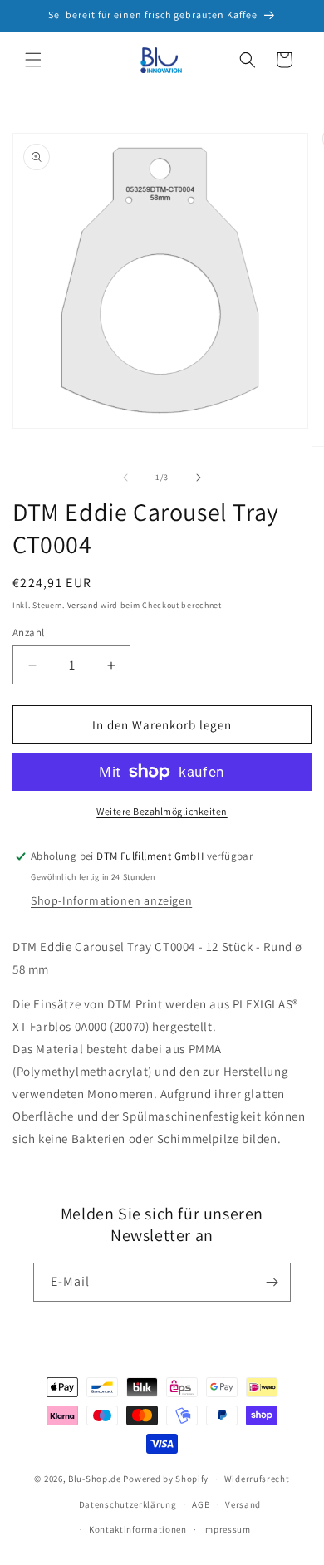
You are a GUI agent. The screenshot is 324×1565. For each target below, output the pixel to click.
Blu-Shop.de (94, 1478)
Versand (83, 605)
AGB (200, 1504)
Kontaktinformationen (138, 1529)
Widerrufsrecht (257, 1478)
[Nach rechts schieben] (198, 477)
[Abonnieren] (271, 1282)
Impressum (227, 1529)
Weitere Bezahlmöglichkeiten (162, 811)
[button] (33, 60)
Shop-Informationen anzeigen (111, 900)
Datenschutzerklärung (128, 1504)
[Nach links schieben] (125, 477)
